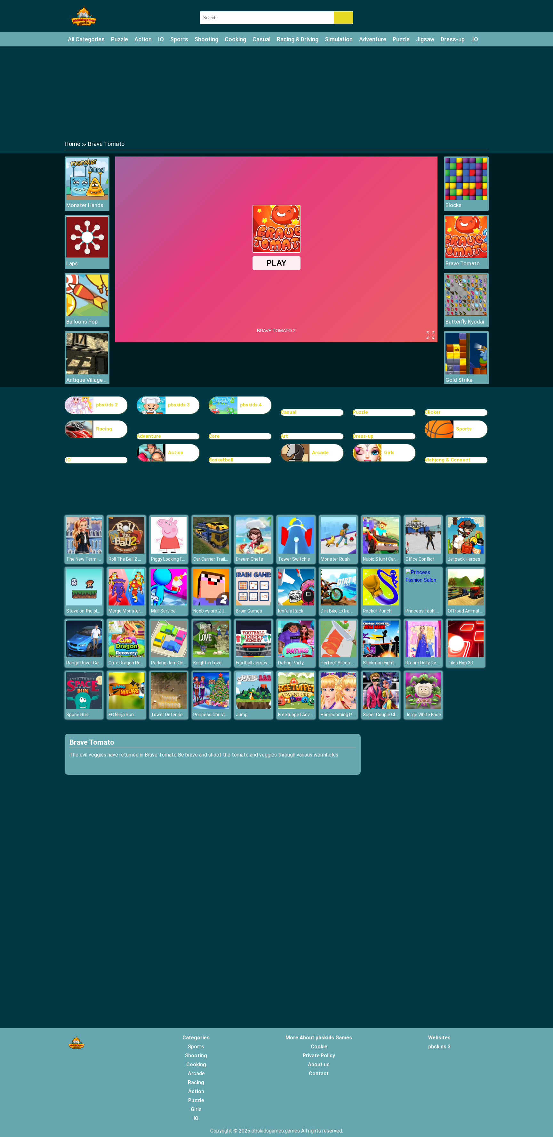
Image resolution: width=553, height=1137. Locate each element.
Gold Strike (458, 380)
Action (143, 39)
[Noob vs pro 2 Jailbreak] (211, 604)
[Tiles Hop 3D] (466, 656)
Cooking (235, 39)
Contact (319, 1073)
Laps (72, 263)
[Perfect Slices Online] (339, 656)
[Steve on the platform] (84, 604)
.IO (474, 39)
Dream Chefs (249, 559)
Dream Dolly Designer (427, 662)
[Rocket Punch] (381, 604)
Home (72, 143)
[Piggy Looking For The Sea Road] (169, 552)
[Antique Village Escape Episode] (87, 373)
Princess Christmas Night (219, 714)
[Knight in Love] (211, 656)
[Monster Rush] (339, 552)
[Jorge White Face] (423, 707)
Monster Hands (84, 205)
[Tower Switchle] (296, 552)
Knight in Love (207, 662)
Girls (389, 452)
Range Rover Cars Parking (92, 662)
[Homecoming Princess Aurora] (339, 707)
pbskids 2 (107, 405)
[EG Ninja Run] (126, 707)
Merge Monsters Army (131, 610)
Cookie (319, 1047)
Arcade (320, 452)
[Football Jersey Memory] (254, 656)
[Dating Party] (296, 656)
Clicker (433, 412)
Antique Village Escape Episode (87, 380)
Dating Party (291, 662)
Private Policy (319, 1056)
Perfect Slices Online (342, 662)
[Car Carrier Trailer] (211, 552)
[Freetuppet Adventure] (296, 707)
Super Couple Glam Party (388, 714)
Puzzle (119, 39)
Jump (242, 714)
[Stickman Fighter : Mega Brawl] (381, 656)
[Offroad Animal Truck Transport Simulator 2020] (466, 604)
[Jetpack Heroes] (466, 552)
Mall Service (163, 610)
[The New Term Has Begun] (84, 552)
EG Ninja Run (121, 714)
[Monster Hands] (87, 198)
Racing (104, 429)
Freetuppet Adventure (301, 714)
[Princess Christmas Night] (211, 707)
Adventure (372, 39)
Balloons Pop (82, 321)
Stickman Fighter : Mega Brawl (394, 662)
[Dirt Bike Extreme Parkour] (339, 604)
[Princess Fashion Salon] (423, 580)
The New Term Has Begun (93, 559)
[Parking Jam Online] (169, 656)
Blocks (453, 205)
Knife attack (290, 610)
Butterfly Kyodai (464, 321)
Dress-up (453, 39)
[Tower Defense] (169, 707)
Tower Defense (167, 714)
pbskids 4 (251, 405)
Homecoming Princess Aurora (351, 714)
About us (319, 1064)
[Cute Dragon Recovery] (126, 656)
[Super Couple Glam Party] (381, 707)
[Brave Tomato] (466, 256)
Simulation (339, 39)
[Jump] (254, 707)
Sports (179, 39)
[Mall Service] (169, 604)
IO (161, 39)
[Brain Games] (254, 604)
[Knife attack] (296, 604)
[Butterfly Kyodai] (466, 314)
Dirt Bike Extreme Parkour (347, 610)
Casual (261, 39)
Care (214, 436)
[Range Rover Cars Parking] (84, 656)
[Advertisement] (276, 93)
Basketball (221, 460)
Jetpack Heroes (464, 559)
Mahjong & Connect (447, 460)
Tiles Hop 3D (460, 662)
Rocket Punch (377, 610)
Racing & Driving (297, 39)
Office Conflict (420, 559)
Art (284, 436)
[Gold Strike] (466, 373)
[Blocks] (466, 198)
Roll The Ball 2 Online (129, 559)
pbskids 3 (179, 405)
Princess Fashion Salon (429, 610)
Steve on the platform (89, 610)
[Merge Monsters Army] (126, 604)
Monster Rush (335, 559)
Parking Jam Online (170, 662)
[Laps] (87, 256)
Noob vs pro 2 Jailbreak (216, 610)
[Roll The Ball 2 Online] (126, 552)
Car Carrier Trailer (211, 559)
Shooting (206, 39)
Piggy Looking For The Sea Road (183, 559)
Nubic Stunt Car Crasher (388, 559)
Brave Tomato (462, 263)
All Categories (86, 39)
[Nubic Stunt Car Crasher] (381, 552)
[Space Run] (84, 707)
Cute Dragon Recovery (131, 662)
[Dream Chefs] (254, 552)
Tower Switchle (294, 559)
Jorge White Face (423, 714)
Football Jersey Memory (260, 662)
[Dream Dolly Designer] (423, 656)
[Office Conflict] (423, 552)
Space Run (77, 714)
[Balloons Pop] (87, 314)
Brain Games (249, 610)
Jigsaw (425, 39)
